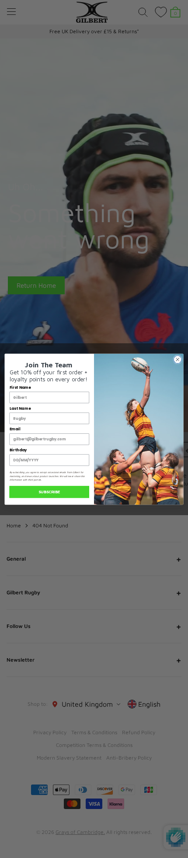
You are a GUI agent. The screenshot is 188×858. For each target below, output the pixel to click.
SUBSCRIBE (49, 491)
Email (15, 429)
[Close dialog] (177, 359)
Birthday (18, 450)
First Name (20, 387)
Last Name (20, 408)
